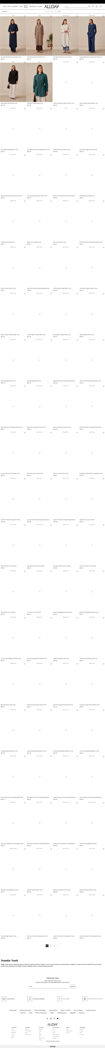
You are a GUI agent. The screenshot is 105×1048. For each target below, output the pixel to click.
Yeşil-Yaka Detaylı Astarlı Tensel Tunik (63, 103)
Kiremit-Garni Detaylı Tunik (8, 288)
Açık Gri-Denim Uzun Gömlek (88, 566)
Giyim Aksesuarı (56, 1036)
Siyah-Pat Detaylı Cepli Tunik (61, 658)
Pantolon (27, 1029)
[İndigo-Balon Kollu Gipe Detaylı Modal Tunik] (92, 36)
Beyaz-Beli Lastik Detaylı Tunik (61, 149)
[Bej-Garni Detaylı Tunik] (66, 221)
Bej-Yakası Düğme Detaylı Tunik (88, 149)
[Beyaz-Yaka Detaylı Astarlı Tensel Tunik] (66, 175)
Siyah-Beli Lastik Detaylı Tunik (9, 103)
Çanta (53, 1032)
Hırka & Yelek (42, 1038)
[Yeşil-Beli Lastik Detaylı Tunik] (39, 82)
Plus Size (82, 1034)
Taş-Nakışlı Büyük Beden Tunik (9, 751)
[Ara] (89, 6)
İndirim (67, 1032)
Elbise (12, 1036)
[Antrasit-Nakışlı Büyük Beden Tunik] (39, 730)
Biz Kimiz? (23, 1013)
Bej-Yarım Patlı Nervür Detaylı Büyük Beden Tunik (38, 843)
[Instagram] (54, 1018)
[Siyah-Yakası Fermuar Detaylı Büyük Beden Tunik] (13, 776)
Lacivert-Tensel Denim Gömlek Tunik (11, 57)
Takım (12, 1037)
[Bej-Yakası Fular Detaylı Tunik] (39, 452)
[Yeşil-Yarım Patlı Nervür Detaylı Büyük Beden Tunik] (13, 822)
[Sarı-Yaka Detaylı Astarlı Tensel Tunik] (39, 175)
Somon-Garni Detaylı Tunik (60, 473)
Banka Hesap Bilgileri (40, 1010)
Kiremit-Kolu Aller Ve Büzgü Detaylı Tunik (91, 242)
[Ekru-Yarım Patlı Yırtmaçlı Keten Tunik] (39, 915)
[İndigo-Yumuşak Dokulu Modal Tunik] (92, 683)
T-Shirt (13, 1034)
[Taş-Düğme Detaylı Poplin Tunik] (13, 128)
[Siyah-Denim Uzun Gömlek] (92, 498)
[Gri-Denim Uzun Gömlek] (39, 591)
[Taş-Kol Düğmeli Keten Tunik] (13, 915)
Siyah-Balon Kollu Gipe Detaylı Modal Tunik (64, 381)
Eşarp (53, 1031)
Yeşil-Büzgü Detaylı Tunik (34, 381)
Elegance (82, 1029)
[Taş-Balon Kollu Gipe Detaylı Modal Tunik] (39, 128)
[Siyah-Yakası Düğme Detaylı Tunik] (39, 406)
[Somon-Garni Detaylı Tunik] (66, 452)
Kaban (40, 1034)
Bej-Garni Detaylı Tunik (59, 242)
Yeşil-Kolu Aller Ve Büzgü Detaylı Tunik (90, 381)
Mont (40, 1036)
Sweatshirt (13, 1032)
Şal (53, 1029)
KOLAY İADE (66, 999)
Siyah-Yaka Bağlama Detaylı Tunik (62, 612)
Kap (40, 1032)
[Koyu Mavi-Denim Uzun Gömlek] (39, 545)
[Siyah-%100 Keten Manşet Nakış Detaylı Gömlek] (66, 498)
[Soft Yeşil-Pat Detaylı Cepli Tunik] (92, 637)
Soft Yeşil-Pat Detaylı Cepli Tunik (88, 658)
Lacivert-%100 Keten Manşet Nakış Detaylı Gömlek (38, 519)
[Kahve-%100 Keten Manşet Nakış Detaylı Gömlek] (39, 267)
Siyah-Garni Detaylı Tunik (34, 242)
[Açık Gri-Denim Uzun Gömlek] (92, 545)
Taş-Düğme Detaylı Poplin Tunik (9, 149)
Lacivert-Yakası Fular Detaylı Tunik (10, 473)
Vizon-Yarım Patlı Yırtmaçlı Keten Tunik (90, 936)
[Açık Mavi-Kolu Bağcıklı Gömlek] (92, 822)
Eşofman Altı (28, 1034)
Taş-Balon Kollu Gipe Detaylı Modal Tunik (38, 149)
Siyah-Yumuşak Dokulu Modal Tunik (36, 705)
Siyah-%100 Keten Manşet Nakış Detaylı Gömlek (64, 519)
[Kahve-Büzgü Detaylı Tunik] (13, 360)
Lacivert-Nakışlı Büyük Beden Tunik (89, 751)
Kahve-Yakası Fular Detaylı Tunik (62, 427)
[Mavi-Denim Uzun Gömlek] (13, 591)
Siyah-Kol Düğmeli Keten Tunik (88, 890)
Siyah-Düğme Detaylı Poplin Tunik (89, 103)
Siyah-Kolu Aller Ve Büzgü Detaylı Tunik (11, 427)
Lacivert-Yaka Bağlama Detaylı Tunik (11, 658)
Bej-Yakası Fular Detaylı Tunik (35, 473)
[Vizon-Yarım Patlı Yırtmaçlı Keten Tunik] (92, 915)
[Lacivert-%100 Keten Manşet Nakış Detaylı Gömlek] (39, 498)
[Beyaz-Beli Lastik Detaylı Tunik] (66, 128)
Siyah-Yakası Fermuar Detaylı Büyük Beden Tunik (12, 797)
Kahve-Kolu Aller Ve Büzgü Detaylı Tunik (91, 427)
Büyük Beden (69, 1031)
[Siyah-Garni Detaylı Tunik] (39, 221)
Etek (26, 1032)
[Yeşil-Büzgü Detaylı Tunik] (39, 360)
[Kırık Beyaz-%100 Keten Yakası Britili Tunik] (92, 452)
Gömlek (13, 1030)
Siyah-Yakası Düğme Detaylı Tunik (36, 427)
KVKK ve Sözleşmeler (41, 1013)
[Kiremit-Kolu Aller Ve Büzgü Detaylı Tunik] (92, 221)
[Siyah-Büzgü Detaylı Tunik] (92, 313)
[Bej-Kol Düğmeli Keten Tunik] (39, 869)
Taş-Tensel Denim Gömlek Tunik (36, 57)
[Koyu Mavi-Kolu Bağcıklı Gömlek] (13, 869)
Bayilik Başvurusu (62, 1013)
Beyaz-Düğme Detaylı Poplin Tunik (10, 334)
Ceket (40, 1031)
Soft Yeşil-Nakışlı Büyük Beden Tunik (63, 751)
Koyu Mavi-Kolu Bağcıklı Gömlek (9, 890)
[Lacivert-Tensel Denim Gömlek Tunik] (13, 36)
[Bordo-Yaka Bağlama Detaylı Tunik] (92, 591)
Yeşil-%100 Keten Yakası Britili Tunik (10, 519)
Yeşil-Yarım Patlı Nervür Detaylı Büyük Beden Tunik (12, 843)
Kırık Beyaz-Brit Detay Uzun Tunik (62, 57)
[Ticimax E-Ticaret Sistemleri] (52, 1047)
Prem (81, 1032)
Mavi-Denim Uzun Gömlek (8, 612)
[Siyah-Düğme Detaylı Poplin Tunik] (92, 82)
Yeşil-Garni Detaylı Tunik (7, 242)
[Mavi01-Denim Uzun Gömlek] (13, 545)
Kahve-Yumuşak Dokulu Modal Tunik (37, 658)
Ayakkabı (54, 1038)
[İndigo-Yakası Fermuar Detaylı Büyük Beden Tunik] (66, 776)
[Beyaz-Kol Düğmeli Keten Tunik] (66, 869)
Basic (67, 1029)
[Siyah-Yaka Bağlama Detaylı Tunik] (66, 591)
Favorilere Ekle (24, 16)
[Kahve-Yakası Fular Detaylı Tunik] (66, 406)
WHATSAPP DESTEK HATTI (95, 999)
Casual (81, 1031)
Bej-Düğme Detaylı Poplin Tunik (62, 334)
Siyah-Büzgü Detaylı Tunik (87, 334)
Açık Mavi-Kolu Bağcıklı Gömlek (88, 843)
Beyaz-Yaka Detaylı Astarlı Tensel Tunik (64, 195)
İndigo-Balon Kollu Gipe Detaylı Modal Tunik (91, 57)
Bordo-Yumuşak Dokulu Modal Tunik (63, 705)
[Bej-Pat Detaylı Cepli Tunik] (13, 683)
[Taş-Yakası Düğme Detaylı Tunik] (92, 267)
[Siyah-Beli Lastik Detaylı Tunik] (13, 82)
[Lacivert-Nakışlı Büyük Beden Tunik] (92, 730)
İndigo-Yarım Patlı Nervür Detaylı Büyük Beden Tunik (64, 843)
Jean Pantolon (28, 1031)
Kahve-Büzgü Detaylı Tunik (8, 381)
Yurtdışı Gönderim (91, 1010)
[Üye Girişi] (96, 6)
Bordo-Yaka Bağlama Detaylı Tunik (89, 612)
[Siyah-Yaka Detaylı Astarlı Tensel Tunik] (13, 175)
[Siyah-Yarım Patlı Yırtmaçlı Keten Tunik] (66, 915)
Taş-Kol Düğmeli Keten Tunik (8, 936)
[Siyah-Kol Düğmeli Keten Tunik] (92, 869)
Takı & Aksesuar (55, 1034)
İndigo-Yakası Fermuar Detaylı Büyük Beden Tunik (64, 797)
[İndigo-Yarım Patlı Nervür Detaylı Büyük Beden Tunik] (66, 822)
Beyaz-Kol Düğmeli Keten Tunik (61, 890)
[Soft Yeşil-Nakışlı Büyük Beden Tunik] (66, 730)
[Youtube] (57, 1018)
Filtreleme (4, 11)
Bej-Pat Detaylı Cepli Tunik (8, 705)
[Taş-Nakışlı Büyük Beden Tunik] (13, 730)
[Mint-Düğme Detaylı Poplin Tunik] (66, 267)
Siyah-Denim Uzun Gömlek (87, 519)
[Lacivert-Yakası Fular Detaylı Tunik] (13, 452)
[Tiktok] (50, 1018)
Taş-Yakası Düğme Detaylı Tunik (88, 288)
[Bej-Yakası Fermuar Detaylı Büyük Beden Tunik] (39, 776)
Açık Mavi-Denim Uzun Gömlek (62, 566)
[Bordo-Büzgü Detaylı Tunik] (92, 175)
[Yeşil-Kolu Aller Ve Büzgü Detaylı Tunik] (92, 360)
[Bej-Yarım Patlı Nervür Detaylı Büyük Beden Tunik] (39, 822)
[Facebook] (47, 1018)
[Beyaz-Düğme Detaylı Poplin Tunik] (13, 313)
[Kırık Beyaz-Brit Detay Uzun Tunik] (66, 36)
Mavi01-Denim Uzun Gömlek (9, 566)
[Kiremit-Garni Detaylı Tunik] (13, 267)
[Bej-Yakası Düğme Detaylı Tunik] (92, 128)
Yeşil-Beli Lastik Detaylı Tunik (35, 103)
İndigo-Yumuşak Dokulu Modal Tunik (89, 705)
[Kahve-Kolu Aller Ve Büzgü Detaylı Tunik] (92, 406)
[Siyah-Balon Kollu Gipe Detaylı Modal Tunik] (66, 360)
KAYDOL (72, 986)
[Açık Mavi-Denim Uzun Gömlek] (66, 545)
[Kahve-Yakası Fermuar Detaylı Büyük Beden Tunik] (92, 776)
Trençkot (41, 1029)
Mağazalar (73, 1013)
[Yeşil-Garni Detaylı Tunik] (13, 221)
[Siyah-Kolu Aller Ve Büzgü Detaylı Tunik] (13, 406)
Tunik (12, 1029)
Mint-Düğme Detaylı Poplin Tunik (62, 288)
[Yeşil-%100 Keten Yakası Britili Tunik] (13, 498)
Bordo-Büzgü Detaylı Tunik (87, 195)
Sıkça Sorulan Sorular (25, 1010)
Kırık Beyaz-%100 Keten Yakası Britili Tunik (91, 473)
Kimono (40, 1040)
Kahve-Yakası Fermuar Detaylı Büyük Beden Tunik (91, 797)
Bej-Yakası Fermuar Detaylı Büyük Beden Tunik (38, 797)
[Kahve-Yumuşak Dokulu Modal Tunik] (39, 637)
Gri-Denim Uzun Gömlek (34, 612)
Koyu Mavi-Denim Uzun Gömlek (35, 566)
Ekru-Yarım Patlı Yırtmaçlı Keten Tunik (37, 936)
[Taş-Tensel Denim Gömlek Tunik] (39, 36)
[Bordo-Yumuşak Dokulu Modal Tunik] (66, 683)
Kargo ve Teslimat (66, 1010)
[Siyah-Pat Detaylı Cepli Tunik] (66, 637)
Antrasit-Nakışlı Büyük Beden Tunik (36, 751)
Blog (30, 1013)
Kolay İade (82, 1013)
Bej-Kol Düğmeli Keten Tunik (35, 890)
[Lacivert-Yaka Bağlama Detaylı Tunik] (13, 637)
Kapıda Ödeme (53, 1010)
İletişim (52, 1013)
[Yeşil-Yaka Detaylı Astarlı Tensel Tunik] (66, 82)
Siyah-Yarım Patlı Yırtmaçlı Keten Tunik (63, 936)
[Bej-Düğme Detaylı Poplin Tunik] (66, 313)
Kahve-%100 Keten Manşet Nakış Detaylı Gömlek (38, 288)
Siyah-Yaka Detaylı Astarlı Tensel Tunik (11, 195)
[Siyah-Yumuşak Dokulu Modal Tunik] (39, 683)
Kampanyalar (12, 1010)
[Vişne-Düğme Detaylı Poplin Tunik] (39, 313)
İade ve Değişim (78, 1010)
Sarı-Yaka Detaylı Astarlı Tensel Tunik (37, 195)
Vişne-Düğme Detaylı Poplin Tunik (36, 334)
